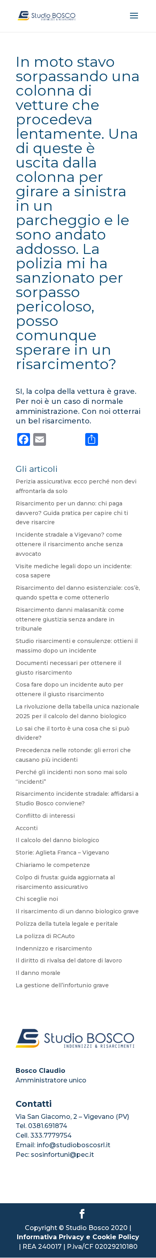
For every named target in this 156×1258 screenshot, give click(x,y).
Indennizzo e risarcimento (54, 948)
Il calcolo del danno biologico (57, 840)
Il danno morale (38, 972)
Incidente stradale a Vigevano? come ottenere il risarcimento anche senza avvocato (69, 544)
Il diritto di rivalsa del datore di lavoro (69, 960)
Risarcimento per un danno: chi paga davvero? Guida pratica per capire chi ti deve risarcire (72, 513)
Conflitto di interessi (45, 815)
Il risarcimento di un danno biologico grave (77, 911)
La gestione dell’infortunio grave (62, 985)
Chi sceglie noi (37, 899)
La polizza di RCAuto (45, 936)
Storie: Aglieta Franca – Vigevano (62, 852)
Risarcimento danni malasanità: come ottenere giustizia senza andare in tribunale (70, 619)
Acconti (27, 828)
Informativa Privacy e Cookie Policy (78, 1237)
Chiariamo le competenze (53, 865)
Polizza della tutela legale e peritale (67, 923)
